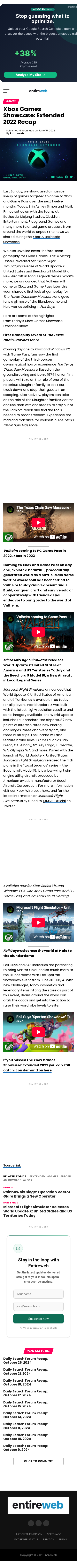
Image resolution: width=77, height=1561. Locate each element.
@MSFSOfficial (54, 801)
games (53, 1176)
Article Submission (29, 1534)
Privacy (48, 1539)
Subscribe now (38, 1319)
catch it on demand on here (27, 1070)
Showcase (13, 1180)
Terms (63, 1539)
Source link (12, 1165)
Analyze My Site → (30, 75)
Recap (66, 1176)
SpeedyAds (54, 1534)
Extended (38, 1176)
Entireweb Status (26, 1539)
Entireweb (17, 133)
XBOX (28, 1180)
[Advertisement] (38, 467)
